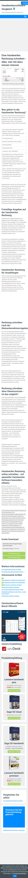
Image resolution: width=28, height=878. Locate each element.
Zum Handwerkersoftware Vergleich (11, 569)
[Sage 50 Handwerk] (14, 733)
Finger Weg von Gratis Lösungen (10, 596)
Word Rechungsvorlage (14, 557)
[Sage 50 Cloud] (14, 702)
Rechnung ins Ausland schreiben (13, 585)
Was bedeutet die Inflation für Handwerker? (13, 580)
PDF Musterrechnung (14, 553)
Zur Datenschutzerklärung (19, 873)
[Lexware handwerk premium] (14, 763)
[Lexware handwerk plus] (14, 669)
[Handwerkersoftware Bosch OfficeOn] (14, 626)
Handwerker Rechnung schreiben (10, 587)
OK (15, 876)
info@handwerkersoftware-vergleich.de (14, 830)
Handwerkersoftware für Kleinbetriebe (14, 582)
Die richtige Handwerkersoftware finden (12, 589)
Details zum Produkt (14, 690)
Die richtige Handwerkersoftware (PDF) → (13, 572)
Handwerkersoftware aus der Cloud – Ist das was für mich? (14, 592)
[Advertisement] (14, 34)
